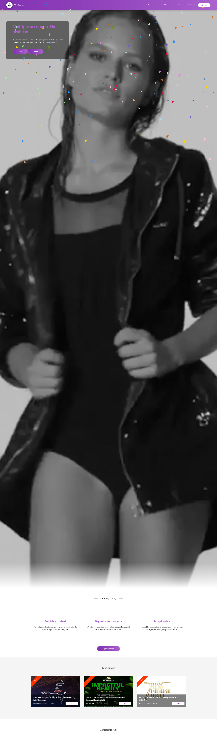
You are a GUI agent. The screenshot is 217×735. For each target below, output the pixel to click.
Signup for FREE (108, 649)
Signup (35, 51)
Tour (71, 703)
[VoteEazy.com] (12, 8)
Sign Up (204, 5)
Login (20, 51)
